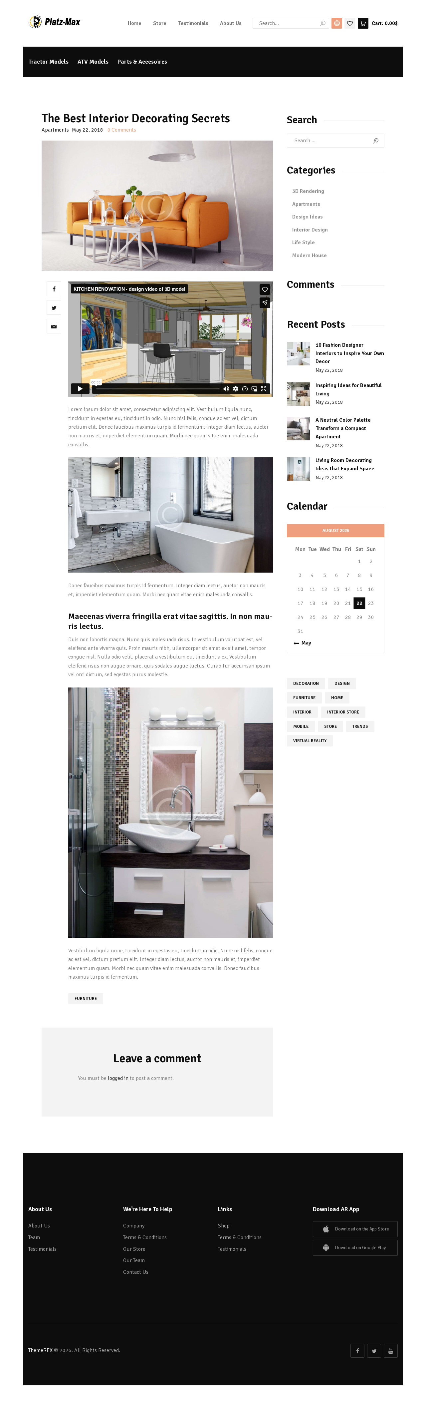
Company (133, 1225)
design (342, 683)
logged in (118, 1078)
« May (304, 643)
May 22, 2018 (329, 370)
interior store (343, 712)
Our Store (134, 1249)
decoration (306, 683)
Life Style (303, 242)
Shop (224, 1225)
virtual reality (309, 740)
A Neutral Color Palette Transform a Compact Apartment (343, 428)
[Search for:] (335, 140)
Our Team (134, 1260)
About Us (39, 1225)
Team (34, 1237)
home (337, 698)
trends (360, 726)
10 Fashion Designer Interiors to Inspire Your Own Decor (350, 353)
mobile (301, 726)
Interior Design (310, 230)
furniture (86, 998)
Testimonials (42, 1249)
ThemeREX (40, 1350)
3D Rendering (308, 191)
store (330, 726)
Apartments (55, 130)
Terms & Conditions (145, 1237)
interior (302, 712)
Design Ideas (307, 217)
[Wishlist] (349, 23)
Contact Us (135, 1272)
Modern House (309, 255)
